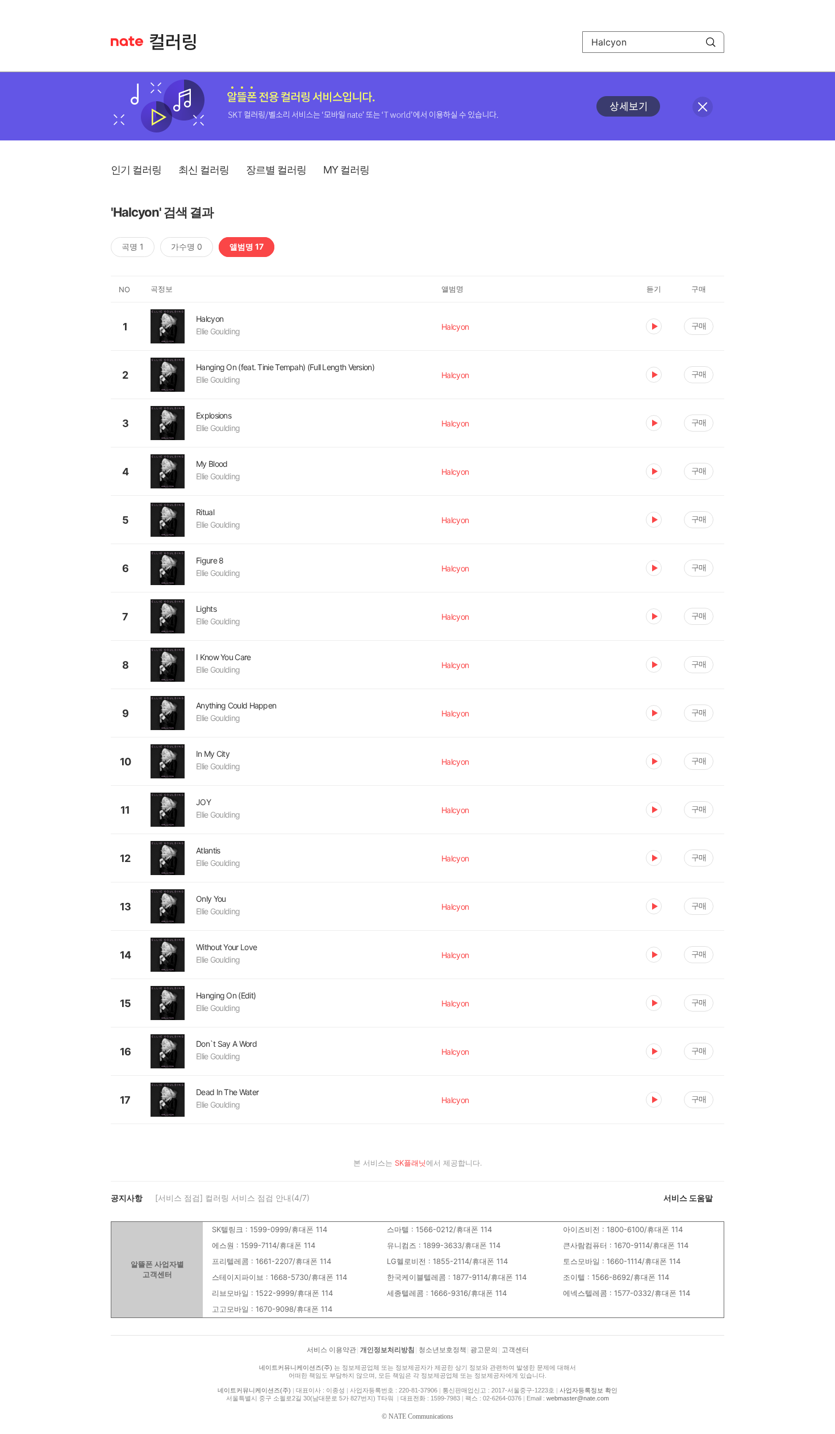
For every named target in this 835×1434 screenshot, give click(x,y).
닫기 (702, 107)
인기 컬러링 (136, 170)
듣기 (654, 326)
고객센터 (515, 1350)
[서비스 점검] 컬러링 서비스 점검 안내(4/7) (232, 1198)
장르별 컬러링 (276, 170)
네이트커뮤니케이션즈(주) (295, 1367)
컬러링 (178, 42)
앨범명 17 (246, 246)
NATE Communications (421, 1416)
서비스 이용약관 (331, 1350)
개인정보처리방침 (387, 1350)
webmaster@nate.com (577, 1398)
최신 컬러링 (203, 170)
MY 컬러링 (346, 170)
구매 (698, 325)
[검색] (711, 42)
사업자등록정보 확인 (588, 1390)
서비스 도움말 (688, 1198)
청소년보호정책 (442, 1350)
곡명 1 (133, 246)
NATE (127, 41)
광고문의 (484, 1350)
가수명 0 (186, 246)
